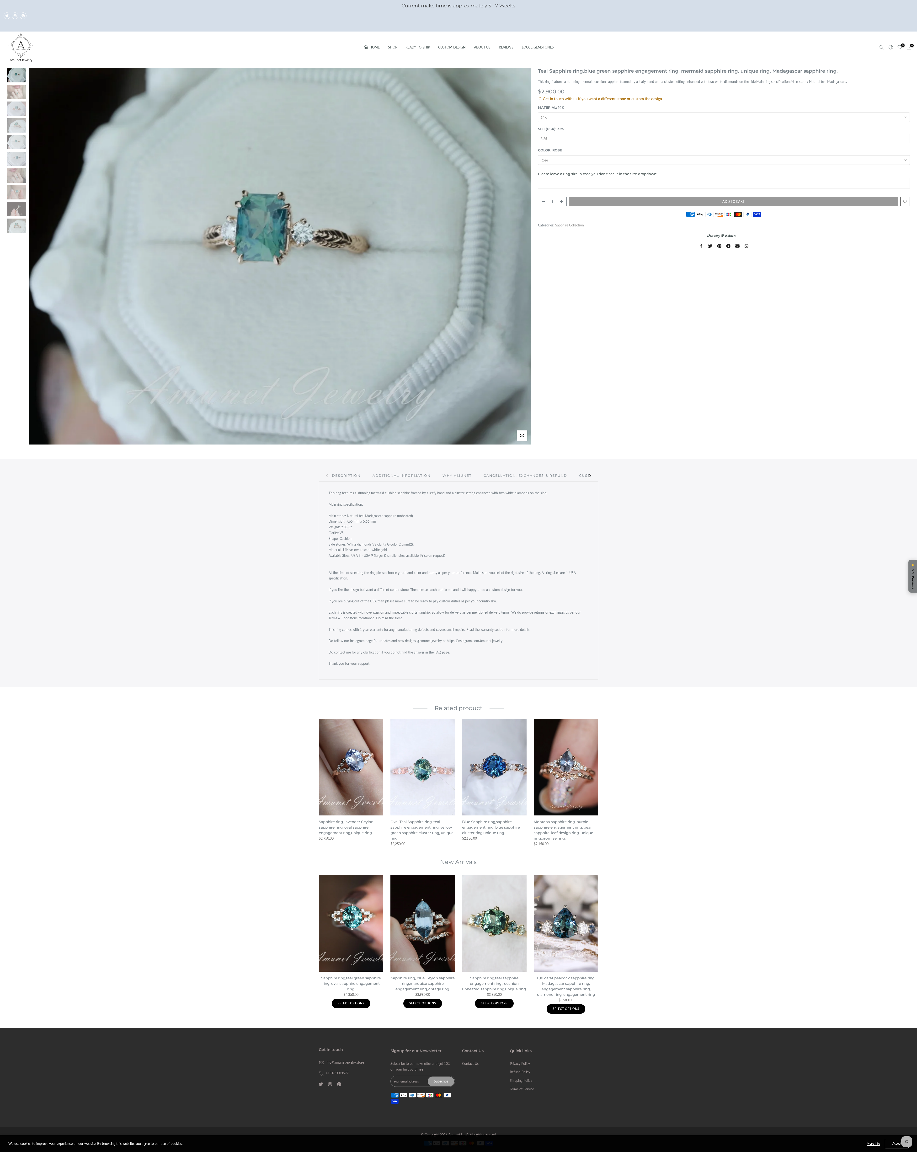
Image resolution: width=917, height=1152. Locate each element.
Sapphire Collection (569, 225)
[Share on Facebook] (701, 246)
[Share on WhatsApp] (746, 246)
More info (873, 1143)
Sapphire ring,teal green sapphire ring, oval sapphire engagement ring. (351, 983)
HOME (374, 47)
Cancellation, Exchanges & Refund (525, 475)
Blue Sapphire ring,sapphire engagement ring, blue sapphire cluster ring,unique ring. (491, 827)
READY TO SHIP (417, 47)
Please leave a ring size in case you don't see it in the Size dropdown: (597, 174)
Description (346, 475)
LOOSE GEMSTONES (538, 47)
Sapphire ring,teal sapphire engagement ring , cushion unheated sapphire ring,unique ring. (494, 983)
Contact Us (470, 1063)
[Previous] (327, 475)
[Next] (590, 475)
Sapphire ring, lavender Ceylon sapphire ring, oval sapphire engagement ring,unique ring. (346, 827)
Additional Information (402, 475)
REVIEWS (506, 47)
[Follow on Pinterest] (23, 15)
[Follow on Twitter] (7, 15)
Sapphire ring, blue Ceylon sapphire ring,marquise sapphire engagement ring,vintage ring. (423, 983)
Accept (896, 1143)
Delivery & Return (721, 235)
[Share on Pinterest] (719, 246)
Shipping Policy (521, 1080)
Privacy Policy (520, 1063)
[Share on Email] (737, 246)
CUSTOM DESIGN (452, 47)
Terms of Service (522, 1089)
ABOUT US (482, 47)
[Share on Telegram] (728, 246)
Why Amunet (457, 475)
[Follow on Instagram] (15, 15)
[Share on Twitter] (710, 246)
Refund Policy (520, 1072)
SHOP (392, 47)
